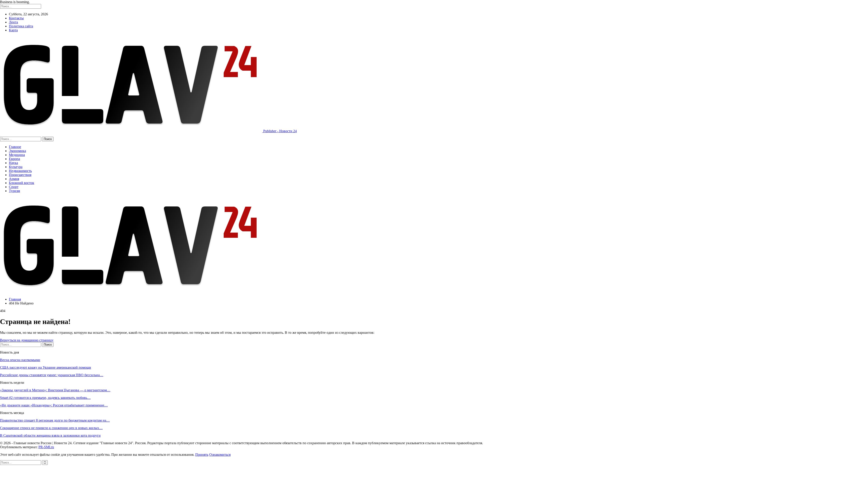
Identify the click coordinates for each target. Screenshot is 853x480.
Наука (13, 163)
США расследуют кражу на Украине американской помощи (45, 367)
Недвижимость (20, 171)
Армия (14, 179)
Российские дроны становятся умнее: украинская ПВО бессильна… (51, 375)
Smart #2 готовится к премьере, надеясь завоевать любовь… (45, 398)
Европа (14, 159)
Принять (201, 454)
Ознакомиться (220, 454)
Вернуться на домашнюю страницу (27, 340)
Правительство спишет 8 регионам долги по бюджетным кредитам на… (55, 420)
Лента (13, 22)
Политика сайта (21, 26)
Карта (13, 30)
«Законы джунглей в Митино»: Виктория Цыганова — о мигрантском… (55, 390)
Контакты (16, 18)
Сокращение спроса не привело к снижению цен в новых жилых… (51, 428)
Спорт (13, 187)
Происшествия (20, 175)
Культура (15, 167)
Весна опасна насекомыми (20, 360)
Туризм (14, 191)
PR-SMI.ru (46, 447)
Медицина (17, 155)
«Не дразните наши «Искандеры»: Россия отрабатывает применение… (54, 405)
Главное (15, 147)
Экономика (17, 151)
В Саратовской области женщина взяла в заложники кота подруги (50, 435)
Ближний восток (21, 183)
